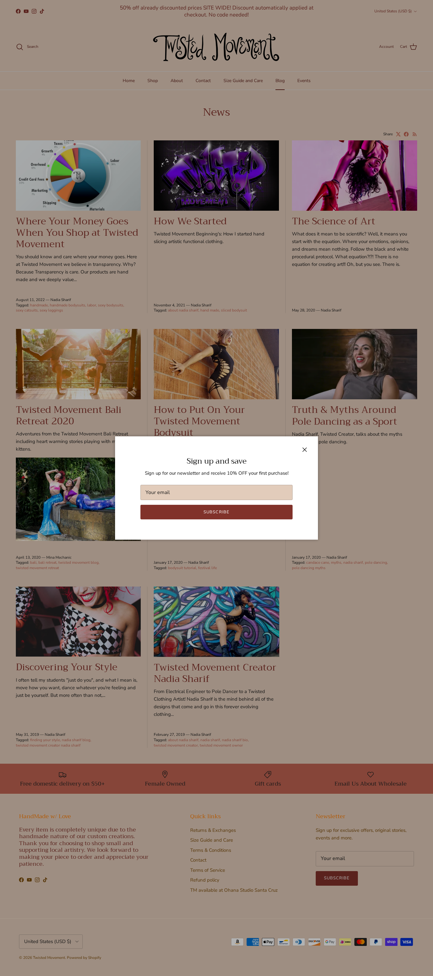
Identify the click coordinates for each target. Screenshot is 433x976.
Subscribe (216, 512)
